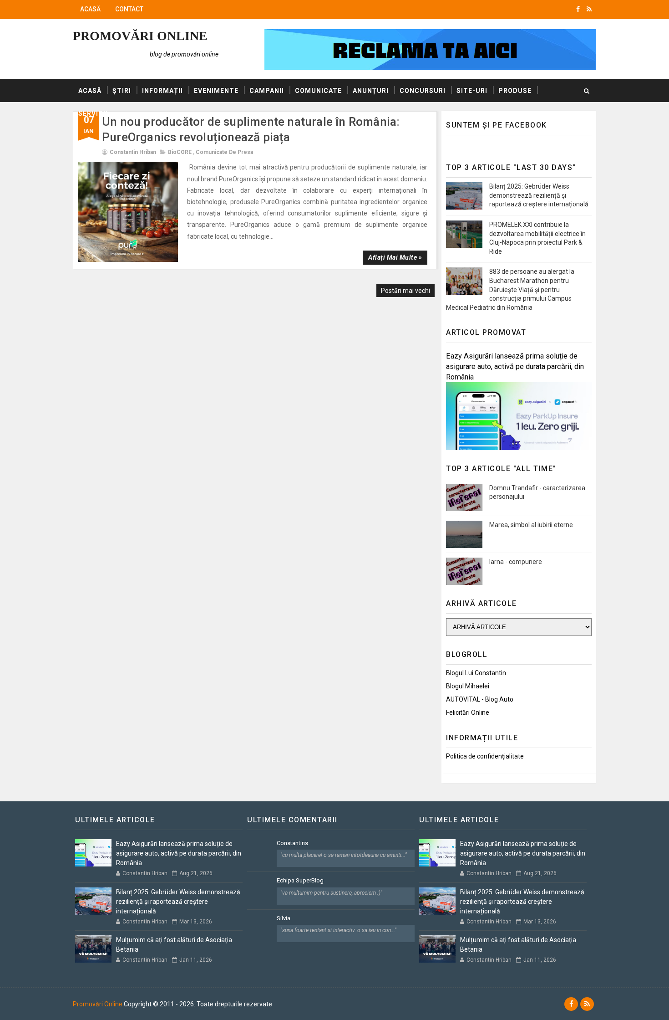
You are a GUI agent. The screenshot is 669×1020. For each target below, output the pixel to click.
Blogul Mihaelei (467, 686)
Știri (121, 90)
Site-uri (471, 90)
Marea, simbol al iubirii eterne (531, 524)
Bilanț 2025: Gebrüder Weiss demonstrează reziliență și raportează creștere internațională (538, 195)
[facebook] (578, 9)
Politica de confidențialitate (485, 756)
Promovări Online (140, 36)
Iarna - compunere (515, 561)
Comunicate (318, 90)
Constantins (292, 843)
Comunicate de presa (224, 152)
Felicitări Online (467, 712)
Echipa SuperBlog (300, 880)
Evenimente (216, 90)
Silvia (283, 918)
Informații (162, 90)
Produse (515, 90)
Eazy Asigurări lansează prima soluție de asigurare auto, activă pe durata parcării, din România (515, 366)
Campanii (266, 90)
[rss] (589, 9)
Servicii (93, 113)
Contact (129, 9)
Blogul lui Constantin (476, 673)
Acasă (90, 9)
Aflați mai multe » (395, 257)
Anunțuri (371, 90)
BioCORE (180, 152)
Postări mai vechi (405, 290)
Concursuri (423, 90)
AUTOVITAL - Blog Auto (479, 699)
